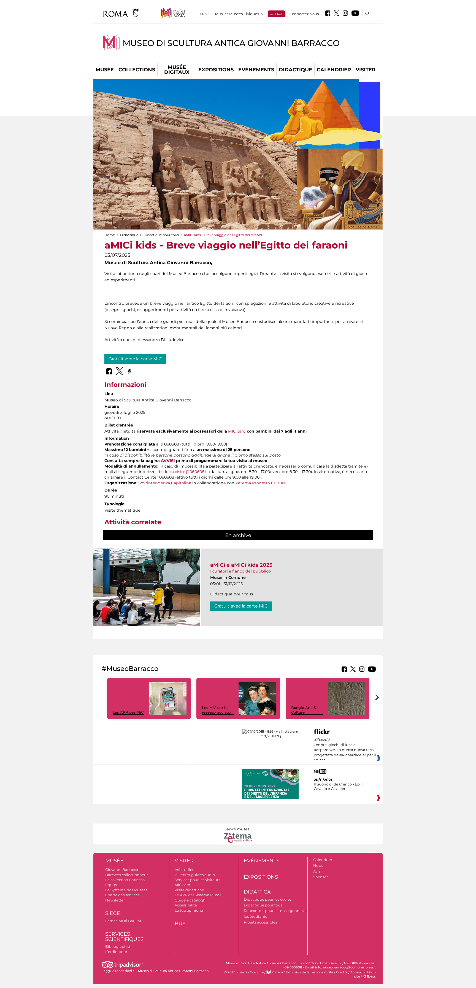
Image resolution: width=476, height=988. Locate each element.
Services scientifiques (124, 937)
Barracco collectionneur (126, 875)
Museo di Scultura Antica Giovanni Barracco (231, 43)
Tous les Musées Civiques (237, 14)
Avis (316, 871)
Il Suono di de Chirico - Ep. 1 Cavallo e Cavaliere (338, 786)
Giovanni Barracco (121, 869)
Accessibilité (186, 905)
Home (109, 235)
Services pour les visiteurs (197, 880)
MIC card (237, 431)
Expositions (216, 70)
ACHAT (276, 14)
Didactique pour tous (161, 235)
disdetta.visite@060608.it (183, 471)
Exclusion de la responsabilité (309, 972)
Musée (105, 70)
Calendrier (334, 70)
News (318, 865)
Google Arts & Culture (303, 709)
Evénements (256, 70)
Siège (112, 913)
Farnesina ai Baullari (123, 921)
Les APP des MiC (128, 712)
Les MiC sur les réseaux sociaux (216, 709)
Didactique (295, 70)
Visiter (365, 70)
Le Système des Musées (126, 890)
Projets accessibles (260, 922)
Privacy (277, 972)
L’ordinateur (116, 951)
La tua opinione (189, 910)
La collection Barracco (125, 880)
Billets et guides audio (195, 875)
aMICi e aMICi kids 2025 (241, 565)
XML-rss (369, 976)
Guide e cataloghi (191, 900)
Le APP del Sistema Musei (198, 895)
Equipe (111, 884)
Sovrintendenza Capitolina (164, 482)
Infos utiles (184, 869)
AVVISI (168, 460)
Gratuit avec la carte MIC (135, 358)
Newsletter (115, 900)
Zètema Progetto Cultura (261, 482)
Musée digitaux (177, 69)
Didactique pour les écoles (267, 899)
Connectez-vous (304, 14)
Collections (136, 70)
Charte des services (122, 895)
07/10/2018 (345, 750)
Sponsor (320, 877)
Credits (342, 972)
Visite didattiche (189, 890)
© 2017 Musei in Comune (244, 972)
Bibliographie (117, 946)
